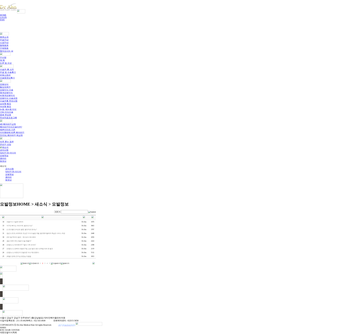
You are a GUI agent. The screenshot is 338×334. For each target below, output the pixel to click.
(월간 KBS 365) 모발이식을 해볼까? (19, 241)
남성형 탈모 (5, 104)
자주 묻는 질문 (7, 142)
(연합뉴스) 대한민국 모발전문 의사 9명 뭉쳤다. (23, 252)
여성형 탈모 (5, 106)
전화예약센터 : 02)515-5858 (65, 320)
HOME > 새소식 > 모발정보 (43, 204)
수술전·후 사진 (7, 69)
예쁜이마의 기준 (7, 130)
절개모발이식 (6, 93)
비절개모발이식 (7, 95)
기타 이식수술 (6, 112)
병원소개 (4, 37)
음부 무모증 (5, 115)
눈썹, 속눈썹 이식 (8, 109)
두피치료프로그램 (8, 118)
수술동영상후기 (7, 78)
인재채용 (4, 48)
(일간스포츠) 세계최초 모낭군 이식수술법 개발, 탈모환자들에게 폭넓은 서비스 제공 (36, 233)
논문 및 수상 (6, 63)
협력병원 (4, 45)
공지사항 (4, 150)
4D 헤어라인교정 (8, 124)
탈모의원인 (5, 87)
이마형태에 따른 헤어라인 (12, 132)
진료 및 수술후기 (8, 72)
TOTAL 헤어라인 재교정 (11, 135)
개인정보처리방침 (66, 325)
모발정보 (4, 155)
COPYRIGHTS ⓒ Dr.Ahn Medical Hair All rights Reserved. (26, 325)
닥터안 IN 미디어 (8, 153)
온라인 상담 (5, 144)
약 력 (2, 60)
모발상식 (4, 84)
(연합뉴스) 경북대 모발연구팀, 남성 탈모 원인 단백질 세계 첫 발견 (30, 249)
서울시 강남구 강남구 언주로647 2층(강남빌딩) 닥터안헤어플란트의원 (32, 318)
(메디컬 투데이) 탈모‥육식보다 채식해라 (21, 237)
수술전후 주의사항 (8, 101)
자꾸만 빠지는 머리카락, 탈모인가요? (20, 226)
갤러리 (3, 158)
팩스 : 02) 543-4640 (36, 320)
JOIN (2, 20)
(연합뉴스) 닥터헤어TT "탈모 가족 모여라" (21, 245)
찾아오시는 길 (6, 51)
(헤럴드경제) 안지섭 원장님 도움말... (19, 256)
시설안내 (4, 43)
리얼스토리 (5, 75)
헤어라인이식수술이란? (11, 127)
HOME (3, 15)
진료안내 (4, 40)
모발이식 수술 (6, 90)
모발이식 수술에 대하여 (15, 222)
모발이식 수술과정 (8, 98)
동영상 (3, 161)
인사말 (3, 57)
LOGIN (3, 17)
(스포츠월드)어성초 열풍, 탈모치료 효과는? (22, 229)
